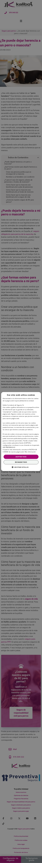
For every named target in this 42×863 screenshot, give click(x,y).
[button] (21, 467)
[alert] (21, 431)
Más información (30, 452)
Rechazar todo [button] (21, 462)
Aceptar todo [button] (21, 457)
